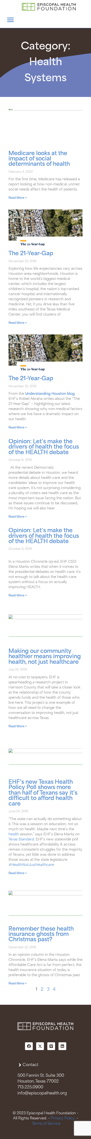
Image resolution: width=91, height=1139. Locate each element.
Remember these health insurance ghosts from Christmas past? (41, 934)
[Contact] (20, 1065)
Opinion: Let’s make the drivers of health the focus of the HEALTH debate (43, 447)
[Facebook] (29, 1046)
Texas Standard (21, 839)
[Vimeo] (51, 1046)
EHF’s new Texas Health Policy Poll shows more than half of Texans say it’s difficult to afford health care (42, 793)
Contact (30, 1065)
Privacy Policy (62, 1118)
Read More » (17, 197)
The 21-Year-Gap (30, 253)
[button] (10, 20)
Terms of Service (46, 1123)
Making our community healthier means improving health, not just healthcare (44, 657)
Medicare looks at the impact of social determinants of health (39, 159)
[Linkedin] (62, 1046)
